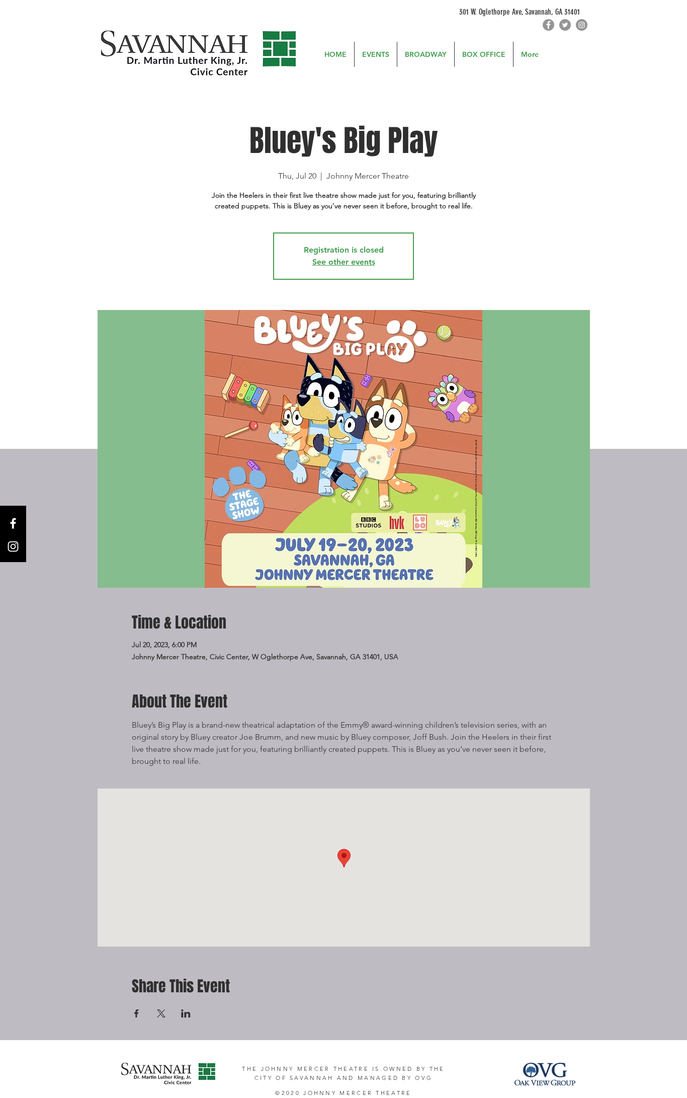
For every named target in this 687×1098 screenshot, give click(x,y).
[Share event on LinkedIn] (186, 1013)
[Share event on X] (161, 1013)
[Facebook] (548, 25)
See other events (343, 262)
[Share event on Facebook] (136, 1013)
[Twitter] (565, 25)
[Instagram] (581, 25)
